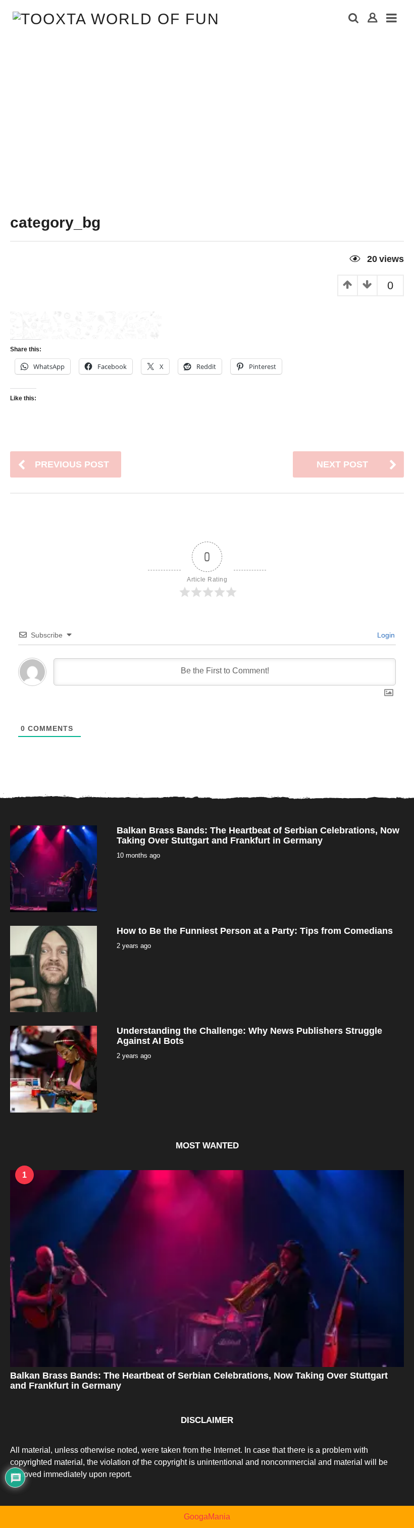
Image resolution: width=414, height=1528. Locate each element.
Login (385, 635)
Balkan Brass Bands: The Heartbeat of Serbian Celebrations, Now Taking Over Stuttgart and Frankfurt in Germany (258, 835)
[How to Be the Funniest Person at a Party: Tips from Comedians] (53, 968)
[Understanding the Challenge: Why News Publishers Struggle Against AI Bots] (53, 1068)
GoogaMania (207, 1516)
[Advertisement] (207, 113)
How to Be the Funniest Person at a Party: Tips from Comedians (255, 931)
